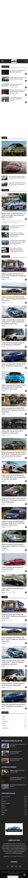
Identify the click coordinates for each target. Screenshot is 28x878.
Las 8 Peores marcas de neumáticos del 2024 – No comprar (16, 99)
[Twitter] (6, 733)
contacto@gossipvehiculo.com (17, 856)
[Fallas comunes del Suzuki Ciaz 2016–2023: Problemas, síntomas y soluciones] (14, 266)
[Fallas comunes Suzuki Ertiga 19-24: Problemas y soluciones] (14, 335)
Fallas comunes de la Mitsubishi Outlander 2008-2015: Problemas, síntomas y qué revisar (13, 523)
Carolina (5, 154)
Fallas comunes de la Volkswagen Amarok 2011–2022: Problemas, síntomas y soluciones (13, 321)
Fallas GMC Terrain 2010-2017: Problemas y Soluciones (12, 432)
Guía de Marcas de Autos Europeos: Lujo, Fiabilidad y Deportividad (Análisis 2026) (16, 250)
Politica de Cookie (5, 872)
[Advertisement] (14, 15)
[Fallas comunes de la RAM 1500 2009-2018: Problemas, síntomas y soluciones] (14, 400)
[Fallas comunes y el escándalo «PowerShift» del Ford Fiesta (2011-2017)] (14, 166)
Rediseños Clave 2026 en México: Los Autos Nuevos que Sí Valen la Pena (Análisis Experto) (18, 242)
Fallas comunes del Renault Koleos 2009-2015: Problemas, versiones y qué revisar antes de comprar (13, 454)
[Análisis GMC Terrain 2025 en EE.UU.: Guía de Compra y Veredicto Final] (4, 184)
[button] (2, 61)
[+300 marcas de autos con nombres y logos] (5, 85)
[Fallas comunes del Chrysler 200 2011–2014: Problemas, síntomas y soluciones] (14, 289)
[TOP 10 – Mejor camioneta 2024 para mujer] (5, 746)
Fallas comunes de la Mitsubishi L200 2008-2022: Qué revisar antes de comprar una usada (13, 477)
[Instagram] (12, 866)
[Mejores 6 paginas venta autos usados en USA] (5, 772)
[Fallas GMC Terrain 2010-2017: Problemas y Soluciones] (14, 423)
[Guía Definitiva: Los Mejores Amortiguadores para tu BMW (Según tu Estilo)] (5, 235)
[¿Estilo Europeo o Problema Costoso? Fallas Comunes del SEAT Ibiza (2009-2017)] (14, 148)
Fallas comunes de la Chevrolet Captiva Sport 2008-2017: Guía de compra (13, 546)
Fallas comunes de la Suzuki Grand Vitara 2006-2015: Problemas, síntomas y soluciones (13, 387)
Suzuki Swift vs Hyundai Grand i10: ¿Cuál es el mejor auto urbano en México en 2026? (13, 215)
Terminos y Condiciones (14, 873)
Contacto (13, 872)
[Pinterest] (16, 866)
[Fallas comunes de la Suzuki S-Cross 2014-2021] (14, 559)
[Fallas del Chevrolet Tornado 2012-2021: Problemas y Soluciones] (14, 356)
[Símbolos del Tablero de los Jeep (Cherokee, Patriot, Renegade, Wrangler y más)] (5, 91)
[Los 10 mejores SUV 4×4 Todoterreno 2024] (5, 753)
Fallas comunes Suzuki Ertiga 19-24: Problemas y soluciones (13, 344)
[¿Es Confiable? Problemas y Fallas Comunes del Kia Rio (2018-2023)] (4, 178)
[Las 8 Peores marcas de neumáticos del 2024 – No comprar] (5, 99)
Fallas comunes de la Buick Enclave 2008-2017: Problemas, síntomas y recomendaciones (13, 500)
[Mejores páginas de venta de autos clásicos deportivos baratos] (5, 79)
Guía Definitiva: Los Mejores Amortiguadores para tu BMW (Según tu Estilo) (17, 234)
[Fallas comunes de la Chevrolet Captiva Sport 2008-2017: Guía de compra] (14, 536)
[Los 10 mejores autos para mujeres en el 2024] (5, 760)
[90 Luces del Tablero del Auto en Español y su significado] (5, 72)
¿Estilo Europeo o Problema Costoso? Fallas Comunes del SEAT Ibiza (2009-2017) (14, 151)
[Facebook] (2, 733)
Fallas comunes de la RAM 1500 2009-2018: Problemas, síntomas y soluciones (13, 410)
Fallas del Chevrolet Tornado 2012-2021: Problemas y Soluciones (13, 365)
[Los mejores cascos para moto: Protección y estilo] (5, 227)
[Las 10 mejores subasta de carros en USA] (5, 786)
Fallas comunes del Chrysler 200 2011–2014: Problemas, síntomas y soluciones (13, 299)
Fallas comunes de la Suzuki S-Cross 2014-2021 (12, 568)
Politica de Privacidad (20, 872)
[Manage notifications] (24, 875)
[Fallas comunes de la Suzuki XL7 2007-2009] (14, 580)
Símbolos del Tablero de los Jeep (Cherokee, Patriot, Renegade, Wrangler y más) (18, 91)
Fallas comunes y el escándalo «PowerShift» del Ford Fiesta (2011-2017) (13, 169)
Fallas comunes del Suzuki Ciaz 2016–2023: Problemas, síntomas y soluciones (13, 275)
